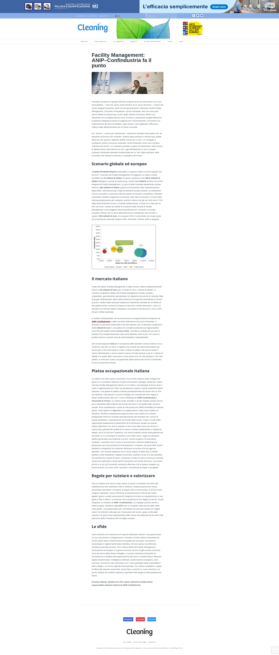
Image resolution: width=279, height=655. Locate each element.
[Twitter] (197, 15)
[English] (116, 16)
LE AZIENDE (92, 16)
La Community (118, 41)
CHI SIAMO (127, 642)
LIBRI (181, 41)
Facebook (128, 619)
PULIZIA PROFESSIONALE (152, 41)
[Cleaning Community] (92, 27)
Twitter (152, 619)
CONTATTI (152, 642)
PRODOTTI (84, 41)
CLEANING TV (104, 16)
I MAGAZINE (81, 16)
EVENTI (170, 41)
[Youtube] (201, 15)
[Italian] (119, 16)
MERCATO (134, 41)
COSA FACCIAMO (140, 642)
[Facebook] (193, 15)
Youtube (140, 619)
